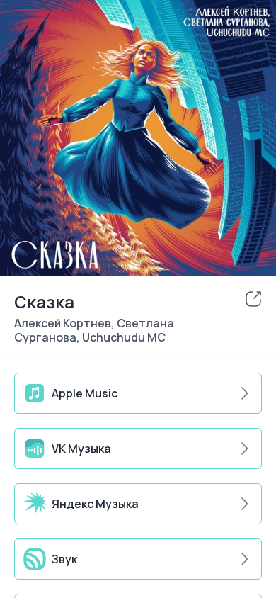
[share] (253, 299)
